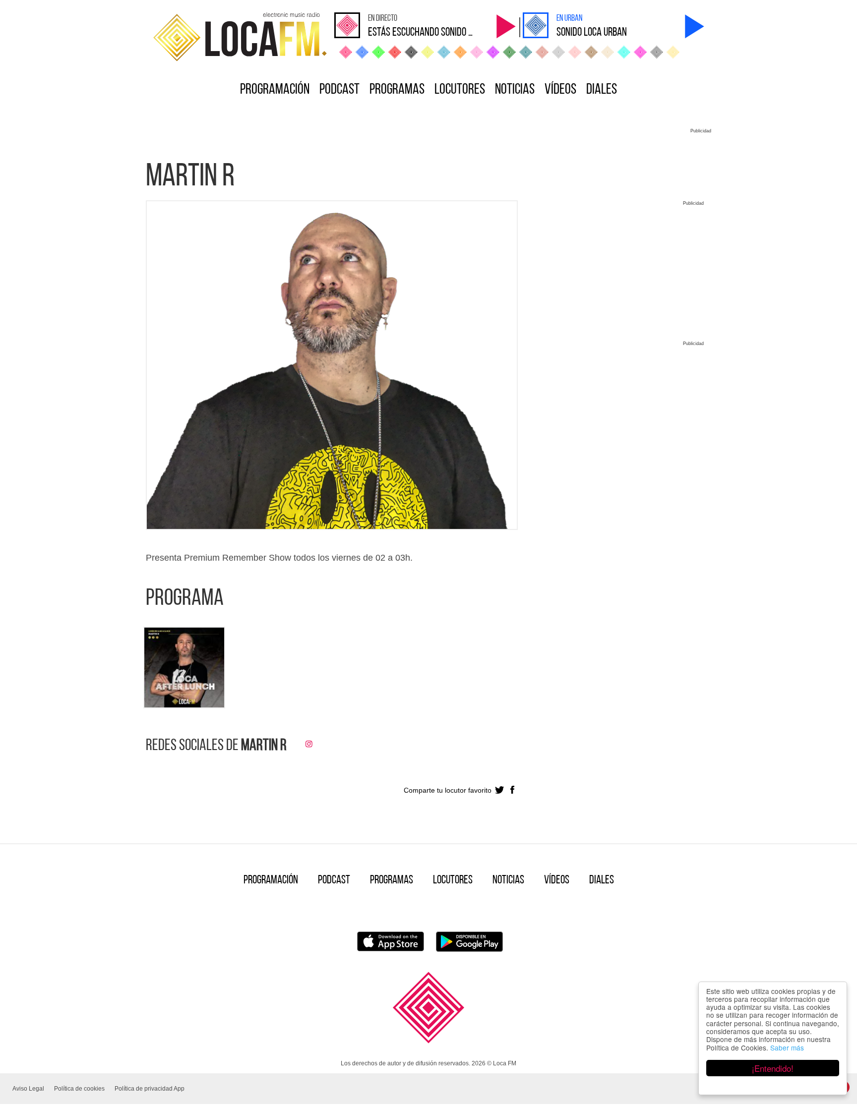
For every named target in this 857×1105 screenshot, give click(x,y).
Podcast (339, 90)
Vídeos (560, 90)
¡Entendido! (773, 1068)
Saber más (787, 1047)
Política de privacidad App (149, 1088)
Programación (274, 90)
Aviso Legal (28, 1088)
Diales (601, 90)
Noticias (515, 90)
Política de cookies (79, 1088)
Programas (397, 90)
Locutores (459, 90)
